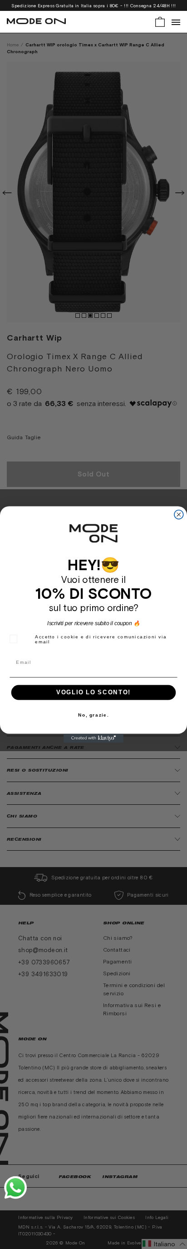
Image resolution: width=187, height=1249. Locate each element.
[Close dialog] (178, 514)
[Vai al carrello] (160, 21)
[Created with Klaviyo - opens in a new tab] (93, 738)
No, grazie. (93, 715)
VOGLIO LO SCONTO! (93, 692)
